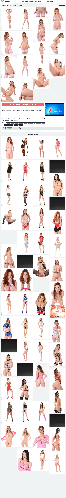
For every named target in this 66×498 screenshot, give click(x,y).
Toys (34, 122)
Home (23, 1)
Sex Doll (51, 1)
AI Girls (47, 1)
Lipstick (43, 122)
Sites (36, 1)
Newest (26, 1)
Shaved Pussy (30, 122)
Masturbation (38, 122)
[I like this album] (3, 128)
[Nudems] (6, 1)
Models (40, 1)
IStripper (6, 120)
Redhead (8, 122)
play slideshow (61, 5)
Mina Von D (16, 120)
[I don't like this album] (5, 128)
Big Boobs (21, 122)
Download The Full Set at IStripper (23, 104)
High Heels (16, 122)
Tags (43, 1)
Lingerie (12, 122)
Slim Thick (25, 122)
